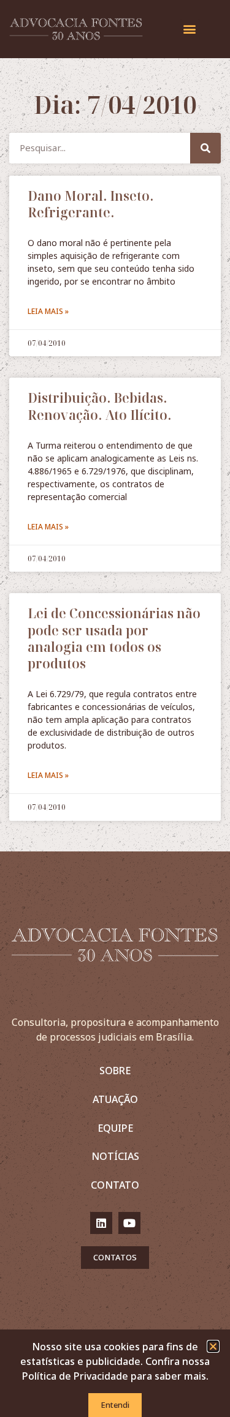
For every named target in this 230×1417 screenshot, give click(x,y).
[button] (213, 1346)
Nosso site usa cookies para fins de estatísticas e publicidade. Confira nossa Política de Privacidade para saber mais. (115, 1361)
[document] (115, 708)
